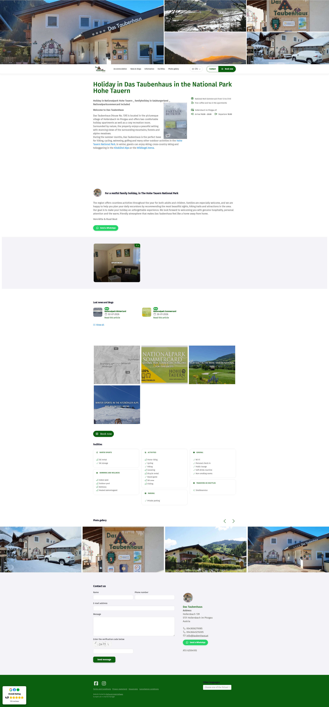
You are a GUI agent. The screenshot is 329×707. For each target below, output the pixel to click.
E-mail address (100, 603)
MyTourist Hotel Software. (114, 694)
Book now (228, 69)
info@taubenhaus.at (197, 635)
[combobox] (217, 687)
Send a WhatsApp (108, 228)
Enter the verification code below (108, 639)
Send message (104, 659)
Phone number (141, 592)
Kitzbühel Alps (121, 147)
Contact (212, 69)
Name (96, 592)
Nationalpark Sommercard (164, 311)
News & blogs (135, 69)
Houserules (133, 689)
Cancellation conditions (149, 689)
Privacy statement (119, 689)
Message (97, 614)
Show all (100, 325)
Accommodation (120, 69)
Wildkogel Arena (145, 147)
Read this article (112, 317)
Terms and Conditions (102, 689)
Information (149, 69)
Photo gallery (173, 69)
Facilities (161, 69)
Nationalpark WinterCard (115, 311)
